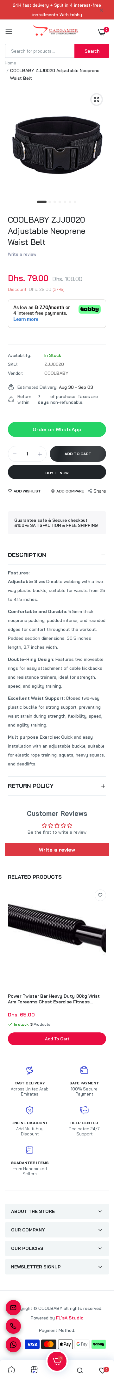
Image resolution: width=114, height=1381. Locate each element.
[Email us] (13, 1307)
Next (101, 968)
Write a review (22, 254)
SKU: (13, 364)
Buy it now (57, 472)
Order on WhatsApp (57, 429)
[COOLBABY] (56, 31)
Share (99, 491)
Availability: (19, 355)
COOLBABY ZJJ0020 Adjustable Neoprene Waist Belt (46, 231)
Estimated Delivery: (37, 387)
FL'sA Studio (70, 1318)
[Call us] (13, 1326)
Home (10, 63)
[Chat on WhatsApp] (13, 1344)
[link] (100, 895)
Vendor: (15, 373)
